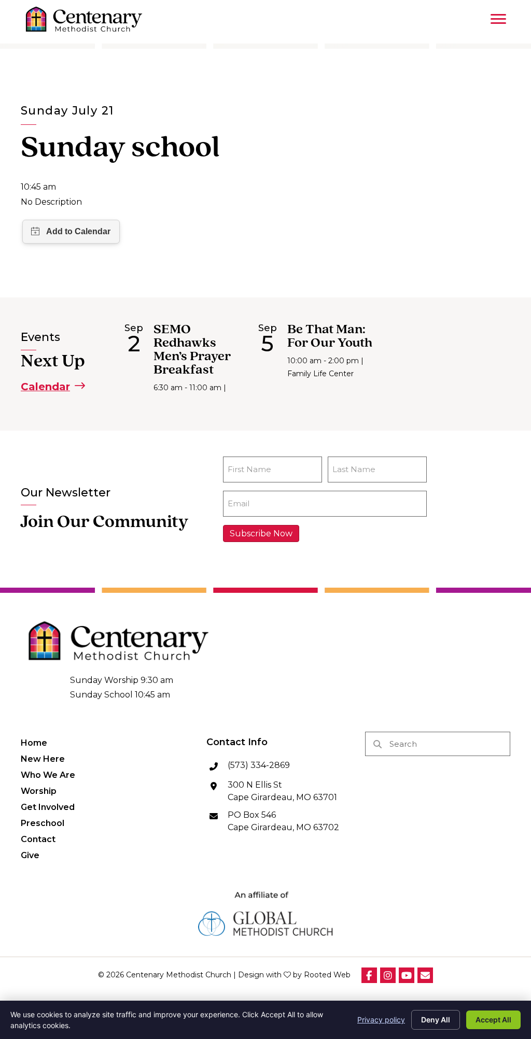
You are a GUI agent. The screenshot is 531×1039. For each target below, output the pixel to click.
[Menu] (498, 19)
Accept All (493, 1019)
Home (34, 742)
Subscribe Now (261, 533)
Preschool (42, 823)
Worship (39, 790)
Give (30, 855)
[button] (53, 386)
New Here (43, 758)
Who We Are (48, 774)
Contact (38, 839)
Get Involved (48, 807)
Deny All (435, 1019)
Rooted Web (327, 974)
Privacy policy (381, 1019)
